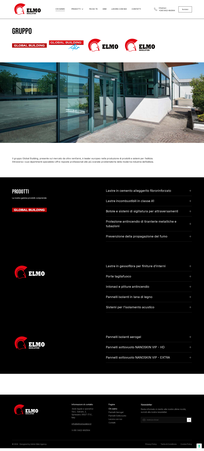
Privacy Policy (151, 444)
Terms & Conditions (169, 444)
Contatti (112, 422)
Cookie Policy (186, 444)
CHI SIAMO (60, 9)
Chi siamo (113, 409)
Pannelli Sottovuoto (117, 415)
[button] (77, 9)
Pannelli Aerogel (116, 412)
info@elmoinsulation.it (81, 424)
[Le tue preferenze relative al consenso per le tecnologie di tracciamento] (199, 446)
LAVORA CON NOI (119, 9)
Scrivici (185, 9)
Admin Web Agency (38, 444)
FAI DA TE (93, 9)
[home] (27, 9)
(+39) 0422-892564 (81, 430)
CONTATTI (136, 9)
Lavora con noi (115, 419)
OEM (104, 9)
